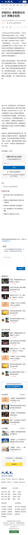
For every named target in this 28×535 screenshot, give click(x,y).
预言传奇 (9, 514)
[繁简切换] (25, 27)
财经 (5, 496)
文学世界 (9, 509)
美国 (14, 5)
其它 (19, 499)
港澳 (9, 494)
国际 (17, 5)
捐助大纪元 (22, 482)
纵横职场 (17, 511)
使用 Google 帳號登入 (15, 172)
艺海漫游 (3, 516)
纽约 (14, 492)
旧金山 (19, 492)
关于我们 (8, 479)
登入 (24, 1)
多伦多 (19, 494)
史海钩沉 (3, 511)
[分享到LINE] (6, 27)
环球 (6, 9)
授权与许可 (15, 479)
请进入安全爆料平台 (14, 387)
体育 (2, 499)
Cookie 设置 (14, 531)
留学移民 (23, 506)
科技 (2, 496)
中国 (10, 5)
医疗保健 (17, 509)
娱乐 (9, 496)
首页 (3, 5)
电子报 (3, 479)
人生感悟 (3, 509)
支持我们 (14, 464)
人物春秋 (9, 511)
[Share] (11, 283)
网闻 (9, 499)
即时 (6, 5)
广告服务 (15, 482)
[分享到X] (10, 27)
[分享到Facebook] (3, 27)
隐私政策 (3, 482)
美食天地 (23, 511)
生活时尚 (23, 509)
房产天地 (17, 506)
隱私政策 (15, 176)
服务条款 (21, 479)
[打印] (18, 27)
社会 (5, 499)
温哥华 (14, 496)
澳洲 (14, 499)
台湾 (25, 5)
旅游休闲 (17, 514)
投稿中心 (9, 482)
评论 (21, 5)
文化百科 (3, 506)
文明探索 (9, 506)
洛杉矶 (14, 494)
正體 (20, 1)
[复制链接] (14, 27)
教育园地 (3, 514)
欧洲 (19, 496)
